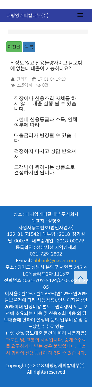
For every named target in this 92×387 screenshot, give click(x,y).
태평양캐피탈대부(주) (27, 15)
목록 (29, 46)
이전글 (14, 46)
